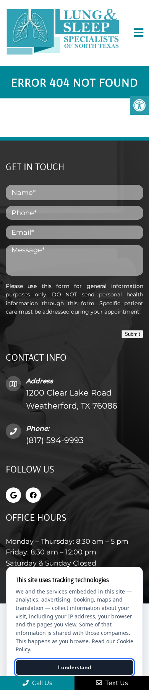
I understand (74, 667)
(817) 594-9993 (55, 440)
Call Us (41, 683)
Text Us (116, 683)
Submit (132, 334)
